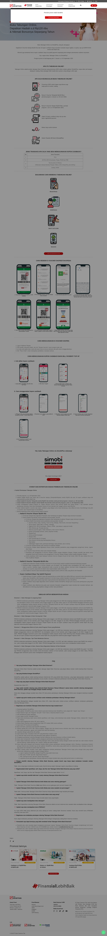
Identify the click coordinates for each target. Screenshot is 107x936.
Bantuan (89, 1)
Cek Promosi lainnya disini (53, 17)
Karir (96, 1)
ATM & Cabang (81, 1)
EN (12, 1)
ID (10, 1)
